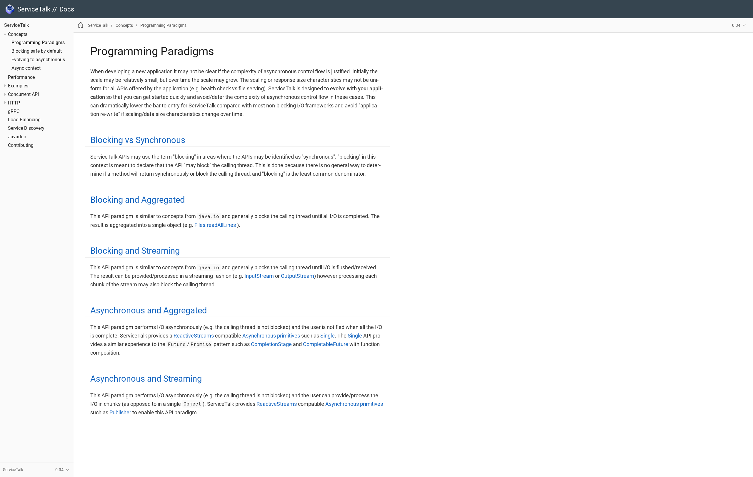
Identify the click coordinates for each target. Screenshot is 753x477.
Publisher (120, 412)
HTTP (14, 103)
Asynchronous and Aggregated (148, 310)
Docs (66, 9)
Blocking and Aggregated (137, 200)
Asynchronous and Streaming (146, 379)
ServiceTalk (16, 25)
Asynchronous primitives (271, 336)
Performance (21, 77)
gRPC (13, 111)
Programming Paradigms (38, 43)
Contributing (21, 145)
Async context (26, 68)
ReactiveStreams (194, 336)
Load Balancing (24, 119)
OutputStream (297, 276)
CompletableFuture (325, 344)
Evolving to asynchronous (38, 59)
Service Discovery (26, 128)
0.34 (736, 25)
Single (327, 336)
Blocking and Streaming (135, 251)
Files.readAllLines (215, 225)
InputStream (259, 276)
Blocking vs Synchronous (137, 140)
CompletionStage (271, 344)
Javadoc (17, 136)
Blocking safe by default (36, 51)
